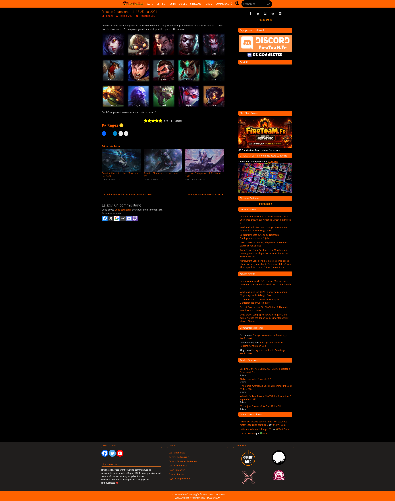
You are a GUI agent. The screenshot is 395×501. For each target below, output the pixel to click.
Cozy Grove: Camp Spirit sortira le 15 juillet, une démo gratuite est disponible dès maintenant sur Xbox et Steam (264, 253)
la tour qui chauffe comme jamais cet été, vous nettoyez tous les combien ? (263, 423)
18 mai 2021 (127, 15)
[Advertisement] (163, 245)
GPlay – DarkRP (248, 433)
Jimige (109, 15)
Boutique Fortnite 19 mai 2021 (204, 194)
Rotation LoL (147, 15)
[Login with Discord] (129, 218)
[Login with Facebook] (105, 218)
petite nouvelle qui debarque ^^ (255, 429)
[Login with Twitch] (135, 218)
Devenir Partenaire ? (179, 456)
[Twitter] (112, 453)
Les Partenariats (177, 452)
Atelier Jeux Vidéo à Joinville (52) (256, 379)
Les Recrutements (178, 465)
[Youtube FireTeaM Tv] (273, 14)
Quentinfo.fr (213, 497)
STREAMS (273, 161)
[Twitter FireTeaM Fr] (258, 14)
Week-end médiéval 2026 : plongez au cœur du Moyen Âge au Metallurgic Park (263, 229)
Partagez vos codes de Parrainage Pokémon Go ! (261, 344)
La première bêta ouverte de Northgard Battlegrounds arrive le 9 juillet (259, 236)
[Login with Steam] (123, 218)
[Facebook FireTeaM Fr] (251, 14)
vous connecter (123, 209)
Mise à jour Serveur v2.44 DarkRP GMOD (260, 406)
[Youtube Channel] (119, 453)
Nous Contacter (177, 469)
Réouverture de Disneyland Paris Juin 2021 (129, 194)
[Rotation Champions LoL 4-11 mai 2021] (163, 160)
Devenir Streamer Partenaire (183, 461)
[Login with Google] (117, 218)
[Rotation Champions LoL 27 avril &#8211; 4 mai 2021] (121, 160)
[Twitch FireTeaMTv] (265, 14)
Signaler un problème (179, 478)
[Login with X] (111, 218)
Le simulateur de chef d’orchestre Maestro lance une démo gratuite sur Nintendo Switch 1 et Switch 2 (265, 219)
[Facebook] (104, 453)
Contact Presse (176, 474)
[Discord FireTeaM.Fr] (280, 14)
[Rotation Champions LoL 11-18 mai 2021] (204, 160)
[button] (113, 44)
